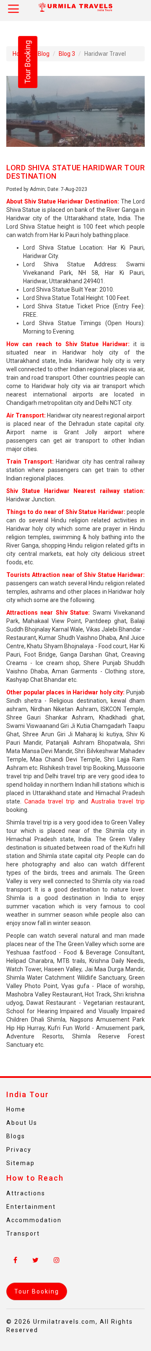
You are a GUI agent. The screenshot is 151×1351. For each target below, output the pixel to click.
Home (16, 1109)
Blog (43, 53)
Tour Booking (27, 62)
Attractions (25, 1193)
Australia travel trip (118, 801)
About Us (21, 1122)
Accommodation (34, 1220)
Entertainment (31, 1206)
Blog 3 (67, 53)
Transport (23, 1233)
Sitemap (20, 1163)
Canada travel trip (49, 801)
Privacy (18, 1149)
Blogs (15, 1136)
